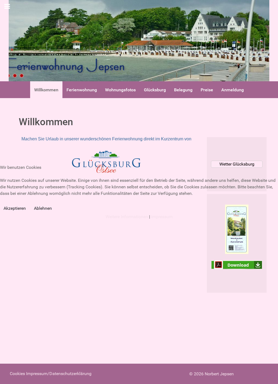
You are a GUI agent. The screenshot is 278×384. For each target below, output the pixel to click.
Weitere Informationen (127, 216)
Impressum (162, 216)
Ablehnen (43, 208)
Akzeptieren (15, 208)
